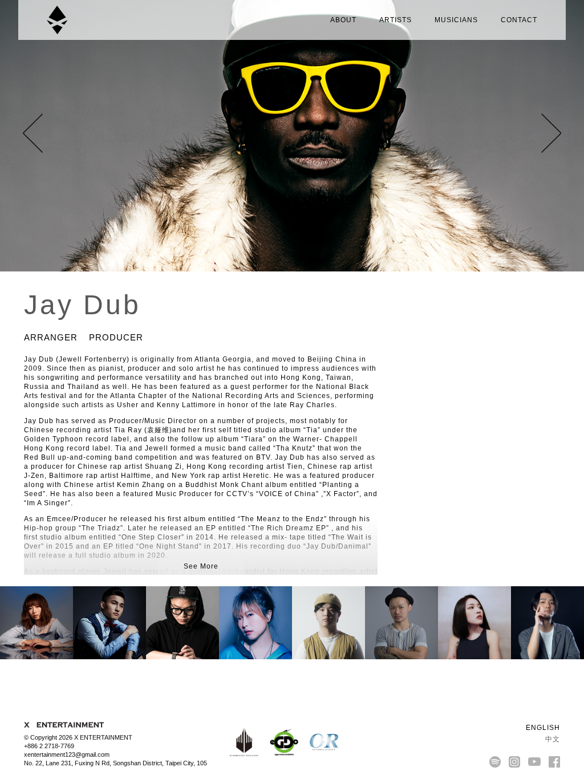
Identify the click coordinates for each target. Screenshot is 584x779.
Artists (395, 20)
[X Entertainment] (57, 20)
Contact (519, 20)
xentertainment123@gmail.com (67, 754)
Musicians (456, 20)
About (343, 20)
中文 (551, 739)
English (542, 728)
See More (201, 566)
